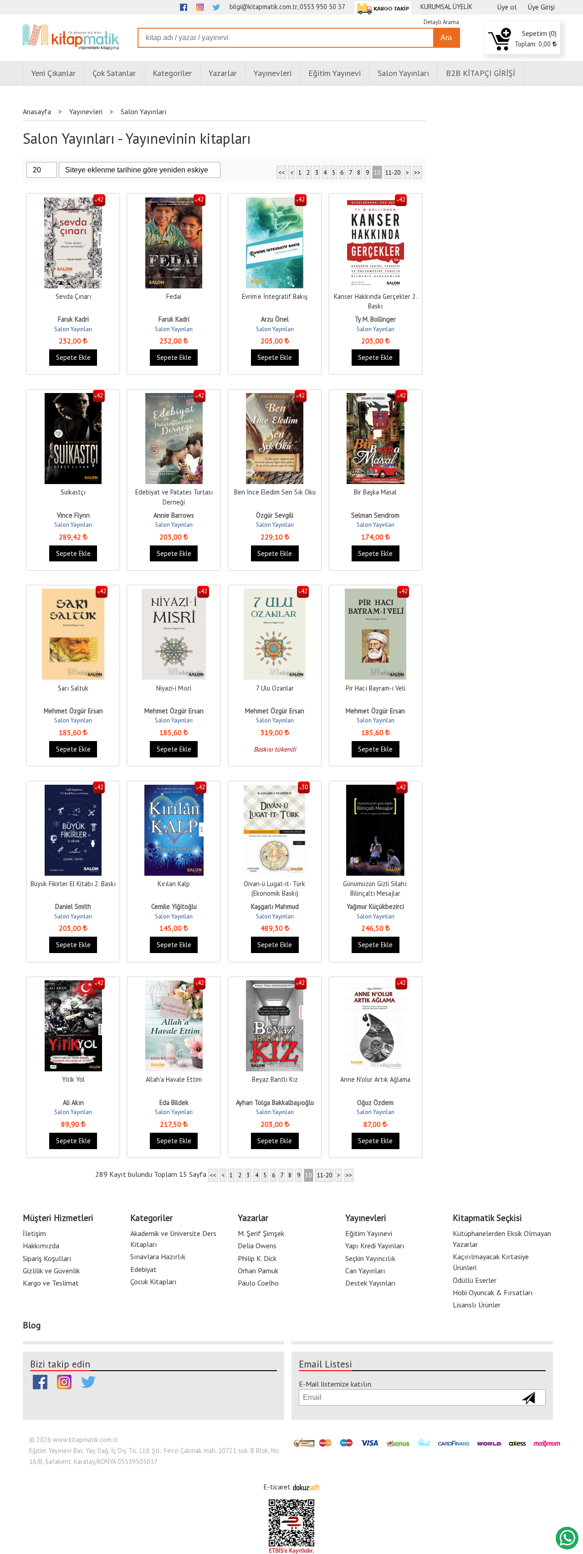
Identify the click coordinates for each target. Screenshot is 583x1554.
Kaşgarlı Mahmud (275, 906)
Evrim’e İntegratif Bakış (274, 296)
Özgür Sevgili (274, 515)
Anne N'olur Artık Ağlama (375, 1079)
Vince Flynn (73, 515)
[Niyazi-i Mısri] (174, 593)
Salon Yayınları (73, 329)
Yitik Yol (73, 1079)
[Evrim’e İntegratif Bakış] (274, 202)
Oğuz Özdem (375, 1102)
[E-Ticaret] (306, 1486)
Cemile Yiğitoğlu (174, 906)
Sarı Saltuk (73, 688)
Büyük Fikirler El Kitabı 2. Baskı (73, 883)
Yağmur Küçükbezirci (375, 906)
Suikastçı (73, 492)
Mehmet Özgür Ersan (73, 710)
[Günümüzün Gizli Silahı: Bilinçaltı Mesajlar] (375, 789)
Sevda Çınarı (73, 296)
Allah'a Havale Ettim (174, 1079)
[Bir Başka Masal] (375, 398)
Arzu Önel (275, 319)
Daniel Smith (73, 906)
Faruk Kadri (73, 319)
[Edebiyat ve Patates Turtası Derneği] (174, 398)
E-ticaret (277, 1486)
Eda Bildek (174, 1102)
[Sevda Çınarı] (73, 202)
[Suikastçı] (73, 398)
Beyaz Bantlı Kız (275, 1079)
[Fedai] (173, 202)
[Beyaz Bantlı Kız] (274, 985)
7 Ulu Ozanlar (275, 688)
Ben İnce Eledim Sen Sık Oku (275, 492)
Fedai (173, 296)
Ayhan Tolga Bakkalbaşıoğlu (275, 1102)
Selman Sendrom (375, 515)
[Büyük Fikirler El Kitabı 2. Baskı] (73, 789)
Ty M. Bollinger (375, 319)
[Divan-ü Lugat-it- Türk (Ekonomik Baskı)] (275, 789)
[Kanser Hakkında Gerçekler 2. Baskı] (375, 202)
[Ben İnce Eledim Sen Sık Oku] (274, 398)
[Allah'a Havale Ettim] (174, 985)
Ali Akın (73, 1102)
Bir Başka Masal (375, 492)
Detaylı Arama (441, 22)
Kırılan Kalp (174, 883)
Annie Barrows (173, 515)
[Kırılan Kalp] (174, 789)
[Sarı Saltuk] (73, 593)
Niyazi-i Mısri (173, 688)
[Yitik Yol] (73, 985)
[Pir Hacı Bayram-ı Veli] (375, 593)
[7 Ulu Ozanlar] (275, 593)
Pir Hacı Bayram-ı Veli (375, 688)
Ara (446, 37)
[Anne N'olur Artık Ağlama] (375, 985)
